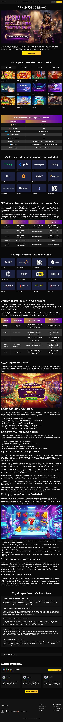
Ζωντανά (23, 67)
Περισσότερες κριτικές (31, 691)
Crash (38, 67)
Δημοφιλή (7, 67)
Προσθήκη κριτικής (54, 670)
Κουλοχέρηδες (53, 67)
